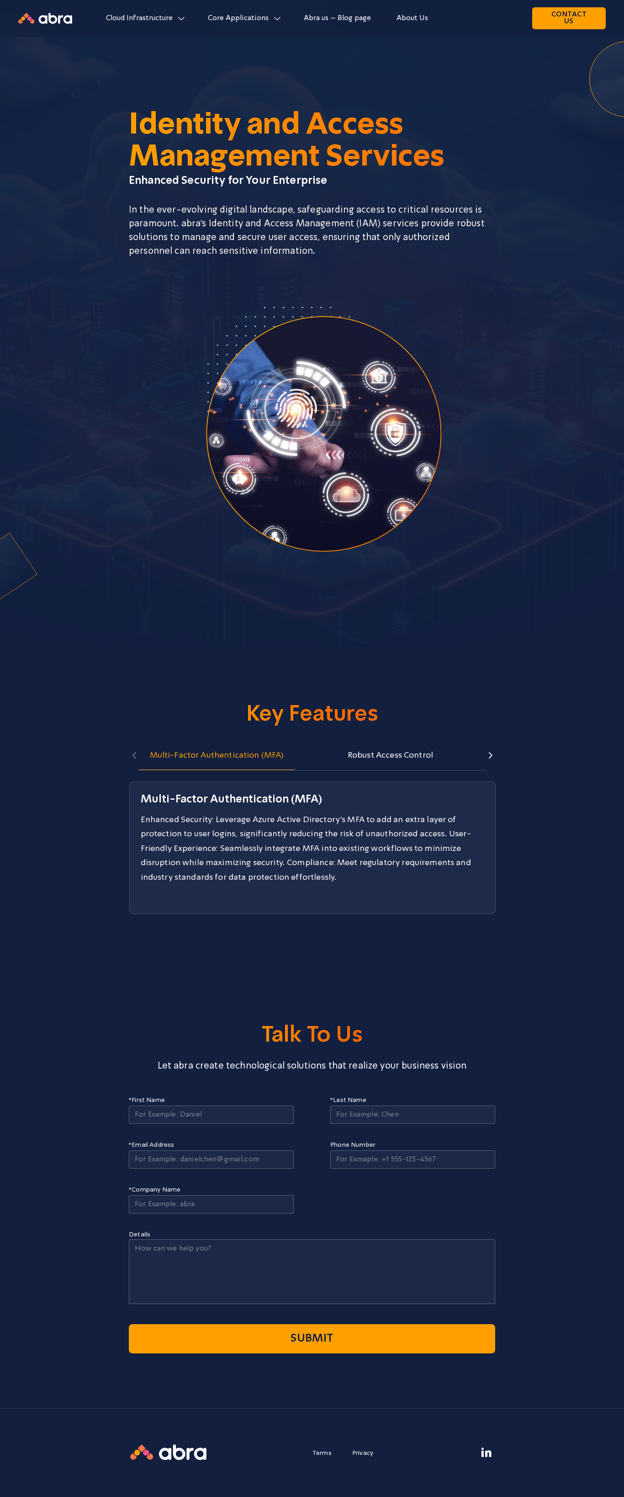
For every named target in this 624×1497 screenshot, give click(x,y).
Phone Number (352, 1145)
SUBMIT (312, 1338)
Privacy (362, 1453)
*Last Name (348, 1100)
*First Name (147, 1100)
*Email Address (151, 1145)
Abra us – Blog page (337, 18)
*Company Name (154, 1190)
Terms (322, 1453)
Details (139, 1234)
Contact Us (569, 18)
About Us (412, 18)
